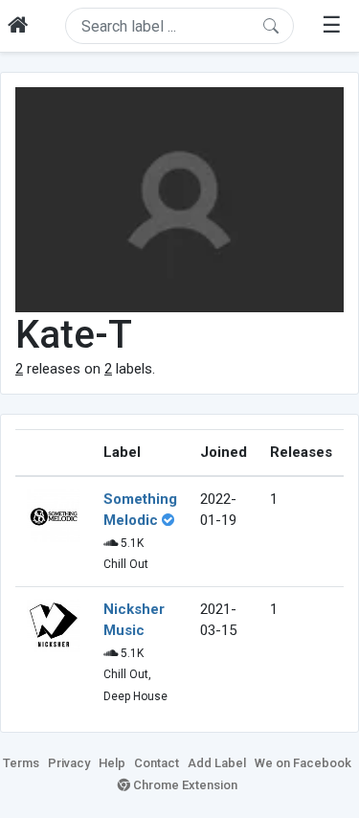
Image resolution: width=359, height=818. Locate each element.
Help (112, 763)
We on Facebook (303, 763)
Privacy (69, 763)
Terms (21, 763)
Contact (156, 763)
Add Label (217, 763)
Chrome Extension (183, 785)
